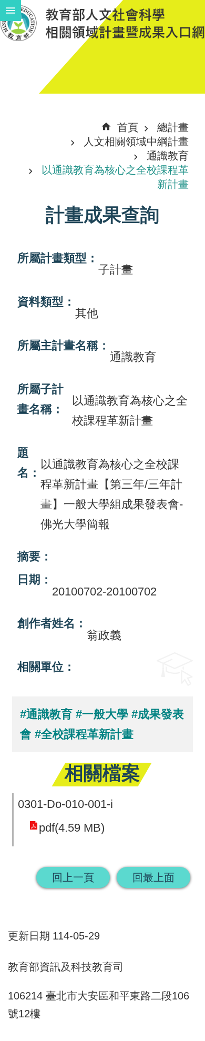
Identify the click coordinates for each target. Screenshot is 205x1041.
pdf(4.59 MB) (72, 827)
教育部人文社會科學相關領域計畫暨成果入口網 (102, 23)
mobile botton (10, 10)
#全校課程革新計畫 (84, 734)
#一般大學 (102, 714)
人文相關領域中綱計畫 (136, 141)
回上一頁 (73, 877)
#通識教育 (46, 714)
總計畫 (173, 127)
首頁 (127, 127)
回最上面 (153, 877)
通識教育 (168, 155)
